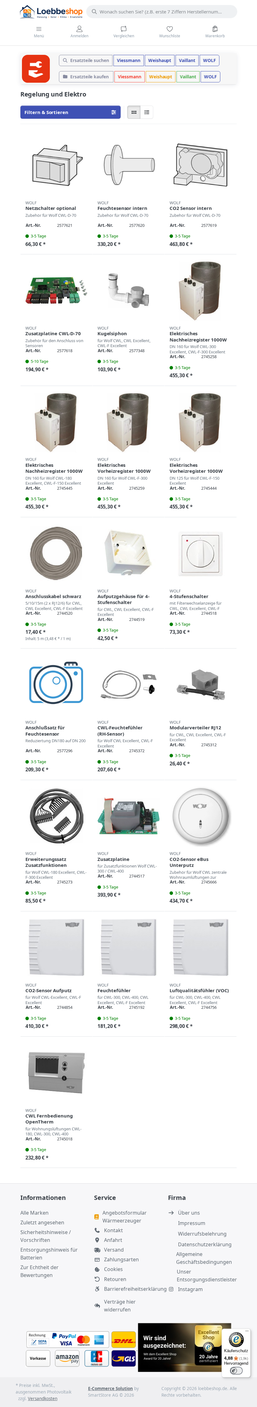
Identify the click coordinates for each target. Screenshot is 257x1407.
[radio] (133, 112)
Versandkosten (42, 1398)
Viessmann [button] (128, 60)
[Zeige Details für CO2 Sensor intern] (201, 165)
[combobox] (161, 11)
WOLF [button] (209, 60)
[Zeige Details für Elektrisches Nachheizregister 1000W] (201, 290)
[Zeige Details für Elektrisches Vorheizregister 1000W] (128, 422)
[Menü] (247, 1332)
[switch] (236, 1370)
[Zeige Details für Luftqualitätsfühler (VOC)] (201, 947)
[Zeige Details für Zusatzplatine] (128, 816)
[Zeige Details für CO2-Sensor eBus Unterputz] (201, 816)
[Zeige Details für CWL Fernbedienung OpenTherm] (56, 1073)
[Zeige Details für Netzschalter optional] (56, 165)
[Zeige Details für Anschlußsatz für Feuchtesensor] (56, 685)
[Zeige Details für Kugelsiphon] (128, 290)
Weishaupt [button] (159, 60)
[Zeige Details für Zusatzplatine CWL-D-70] (56, 290)
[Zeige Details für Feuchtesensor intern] (128, 165)
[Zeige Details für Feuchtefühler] (128, 947)
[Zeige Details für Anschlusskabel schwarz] (56, 553)
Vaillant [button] (187, 60)
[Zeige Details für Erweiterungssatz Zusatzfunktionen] (56, 816)
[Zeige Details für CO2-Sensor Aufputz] (56, 947)
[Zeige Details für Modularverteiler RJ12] (201, 685)
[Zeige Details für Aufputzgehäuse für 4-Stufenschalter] (128, 553)
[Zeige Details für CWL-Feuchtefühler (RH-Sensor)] (128, 685)
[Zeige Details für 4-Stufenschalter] (201, 553)
